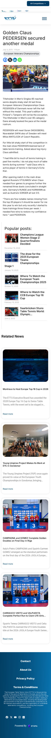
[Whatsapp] (20, 60)
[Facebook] (5, 60)
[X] (10, 60)
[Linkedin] (15, 60)
